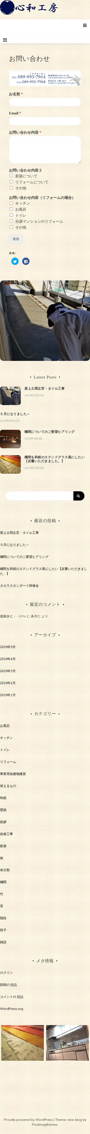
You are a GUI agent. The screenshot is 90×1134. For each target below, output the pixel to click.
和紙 (3, 798)
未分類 (5, 870)
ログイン (6, 973)
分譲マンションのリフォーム (39, 221)
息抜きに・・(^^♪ (13, 616)
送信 (16, 239)
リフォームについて (31, 182)
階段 (3, 918)
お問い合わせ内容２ (25, 170)
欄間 (3, 882)
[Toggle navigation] (5, 40)
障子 (3, 930)
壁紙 (3, 810)
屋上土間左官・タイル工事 (44, 388)
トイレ (20, 215)
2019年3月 (8, 671)
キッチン (22, 203)
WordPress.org (11, 1009)
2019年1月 (8, 695)
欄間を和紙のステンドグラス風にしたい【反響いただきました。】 (54, 459)
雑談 (3, 942)
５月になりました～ (15, 414)
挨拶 (3, 822)
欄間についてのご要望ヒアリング (49, 432)
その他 (20, 188)
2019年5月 (8, 647)
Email (15, 113)
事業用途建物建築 (13, 774)
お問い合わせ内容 (25, 132)
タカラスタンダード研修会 (19, 586)
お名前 (16, 94)
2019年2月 (8, 683)
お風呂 (20, 209)
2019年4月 (8, 659)
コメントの (11, 997)
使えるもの (8, 786)
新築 (3, 846)
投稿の (8, 985)
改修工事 (6, 834)
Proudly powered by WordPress (29, 1120)
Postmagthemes (44, 1124)
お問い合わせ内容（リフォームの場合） (42, 198)
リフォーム (8, 762)
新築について (26, 176)
